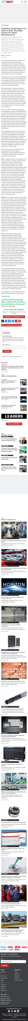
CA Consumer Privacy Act (20, 1015)
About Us (4, 1014)
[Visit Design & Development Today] (3, 947)
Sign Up (4, 965)
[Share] (6, 321)
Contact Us (9, 1014)
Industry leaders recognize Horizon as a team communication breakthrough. (12, 601)
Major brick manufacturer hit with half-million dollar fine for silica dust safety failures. (13, 684)
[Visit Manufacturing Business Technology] (17, 949)
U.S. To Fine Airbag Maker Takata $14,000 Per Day (9, 439)
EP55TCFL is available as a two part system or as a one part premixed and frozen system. (13, 880)
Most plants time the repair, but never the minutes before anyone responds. (13, 544)
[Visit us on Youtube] (15, 1011)
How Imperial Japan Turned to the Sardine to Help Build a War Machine (9, 389)
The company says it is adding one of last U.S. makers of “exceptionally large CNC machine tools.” (13, 628)
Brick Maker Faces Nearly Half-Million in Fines (13, 681)
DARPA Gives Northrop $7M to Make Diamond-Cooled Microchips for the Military (12, 368)
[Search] (22, 2)
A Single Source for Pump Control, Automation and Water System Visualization (13, 653)
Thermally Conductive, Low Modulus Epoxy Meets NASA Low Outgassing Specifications (13, 877)
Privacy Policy (23, 1014)
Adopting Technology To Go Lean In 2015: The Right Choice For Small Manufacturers (9, 450)
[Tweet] (12, 321)
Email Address (6, 344)
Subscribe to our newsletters (14, 316)
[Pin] (16, 321)
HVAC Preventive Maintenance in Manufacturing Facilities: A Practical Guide (13, 792)
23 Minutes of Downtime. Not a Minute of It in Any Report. (9, 381)
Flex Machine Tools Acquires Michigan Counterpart (8, 406)
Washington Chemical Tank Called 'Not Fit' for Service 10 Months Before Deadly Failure (12, 930)
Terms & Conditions (8, 1015)
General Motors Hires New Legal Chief (9, 458)
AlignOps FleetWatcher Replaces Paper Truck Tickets (13, 849)
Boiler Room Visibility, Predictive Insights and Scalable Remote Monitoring (12, 736)
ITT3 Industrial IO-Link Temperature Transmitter (13, 822)
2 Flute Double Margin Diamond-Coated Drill (12, 709)
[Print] (2, 321)
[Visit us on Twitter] (12, 1011)
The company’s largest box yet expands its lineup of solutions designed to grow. (13, 768)
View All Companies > (14, 424)
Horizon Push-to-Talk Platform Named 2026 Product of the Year (9, 397)
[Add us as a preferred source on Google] (19, 321)
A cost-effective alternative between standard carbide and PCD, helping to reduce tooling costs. (12, 711)
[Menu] (25, 2)
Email (2, 958)
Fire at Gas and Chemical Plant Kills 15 (11, 903)
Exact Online (20, 293)
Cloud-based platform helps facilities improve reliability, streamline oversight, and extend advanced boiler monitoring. (13, 740)
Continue (7, 351)
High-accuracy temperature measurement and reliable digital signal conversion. (13, 825)
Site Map (15, 1017)
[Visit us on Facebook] (9, 1011)
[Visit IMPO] (24, 947)
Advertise (16, 1014)
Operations (5, 25)
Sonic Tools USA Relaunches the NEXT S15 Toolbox (12, 765)
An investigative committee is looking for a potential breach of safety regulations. (13, 906)
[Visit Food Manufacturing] (10, 947)
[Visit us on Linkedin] (18, 1011)
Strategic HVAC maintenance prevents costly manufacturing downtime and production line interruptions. (11, 796)
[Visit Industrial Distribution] (3, 949)
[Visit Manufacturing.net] (10, 949)
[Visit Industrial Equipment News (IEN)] (17, 947)
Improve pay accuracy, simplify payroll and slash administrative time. (12, 852)
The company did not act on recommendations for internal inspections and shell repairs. (13, 933)
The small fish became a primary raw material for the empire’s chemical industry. (13, 572)
